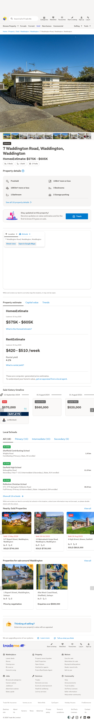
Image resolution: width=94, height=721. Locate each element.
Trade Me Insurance (10, 702)
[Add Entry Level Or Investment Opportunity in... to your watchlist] (64, 567)
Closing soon (10, 664)
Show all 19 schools (12, 496)
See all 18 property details (17, 202)
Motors (67, 654)
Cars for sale (69, 658)
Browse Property (10, 26)
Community (69, 676)
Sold (38, 26)
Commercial (58, 26)
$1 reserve (9, 667)
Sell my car (68, 670)
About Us (15, 710)
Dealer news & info (71, 667)
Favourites (72, 646)
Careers (24, 711)
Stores (8, 661)
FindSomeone (86, 702)
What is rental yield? (15, 365)
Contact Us (87, 710)
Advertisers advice (12, 689)
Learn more (45, 638)
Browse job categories (13, 680)
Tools (86, 26)
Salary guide (10, 692)
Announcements (70, 683)
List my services (40, 692)
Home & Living (11, 670)
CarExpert (54, 702)
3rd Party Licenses (71, 689)
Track (79, 216)
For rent (31, 26)
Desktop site (6, 710)
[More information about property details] (23, 170)
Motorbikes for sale (71, 661)
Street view (11, 243)
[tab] (11, 234)
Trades (37, 680)
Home (5, 31)
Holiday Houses (70, 702)
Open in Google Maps (27, 243)
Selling (77, 26)
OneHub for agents (41, 667)
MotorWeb (41, 702)
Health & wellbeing (41, 689)
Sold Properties (40, 661)
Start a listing (51, 646)
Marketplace (11, 654)
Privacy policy (48, 710)
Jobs (8, 676)
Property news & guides (43, 658)
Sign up (81, 20)
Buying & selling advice (72, 664)
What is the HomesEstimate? (19, 329)
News (32, 711)
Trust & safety (69, 686)
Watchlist (62, 646)
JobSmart (9, 686)
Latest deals (10, 658)
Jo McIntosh (12, 420)
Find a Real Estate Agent (43, 670)
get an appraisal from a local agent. (51, 379)
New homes (46, 26)
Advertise (39, 711)
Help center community (73, 694)
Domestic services (41, 683)
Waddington (25, 31)
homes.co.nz (27, 702)
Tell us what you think (65, 638)
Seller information (71, 692)
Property (12, 31)
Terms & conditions (60, 710)
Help (66, 680)
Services (38, 676)
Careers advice (11, 683)
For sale (23, 26)
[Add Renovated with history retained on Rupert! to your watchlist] (29, 567)
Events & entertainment (43, 686)
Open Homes (39, 664)
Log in (88, 20)
